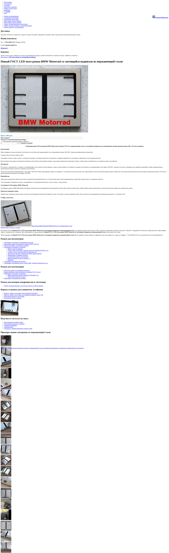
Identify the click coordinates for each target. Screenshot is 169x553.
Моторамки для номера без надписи (15, 278)
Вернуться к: (18, 57)
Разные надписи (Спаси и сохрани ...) (19, 258)
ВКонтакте (4, 48)
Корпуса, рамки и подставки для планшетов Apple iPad (20, 293)
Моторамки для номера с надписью (15, 273)
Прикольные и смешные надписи (18, 255)
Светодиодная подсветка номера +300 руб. (15, 141)
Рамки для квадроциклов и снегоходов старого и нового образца (23, 286)
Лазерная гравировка (10, 325)
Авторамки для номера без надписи (15, 261)
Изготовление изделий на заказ (13, 322)
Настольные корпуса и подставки (14, 296)
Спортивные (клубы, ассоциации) (18, 256)
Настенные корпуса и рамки (12, 298)
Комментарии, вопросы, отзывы (10, 227)
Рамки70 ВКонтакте (161, 17)
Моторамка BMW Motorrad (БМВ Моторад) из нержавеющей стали (52, 226)
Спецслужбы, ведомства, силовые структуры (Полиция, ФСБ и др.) (28, 250)
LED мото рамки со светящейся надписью (17, 270)
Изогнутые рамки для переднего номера (16, 245)
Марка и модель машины (15, 249)
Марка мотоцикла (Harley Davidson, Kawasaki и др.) (23, 275)
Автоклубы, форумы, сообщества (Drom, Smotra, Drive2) (25, 253)
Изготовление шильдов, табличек (14, 324)
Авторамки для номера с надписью (14, 247)
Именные (10, 260)
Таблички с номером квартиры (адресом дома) (18, 328)
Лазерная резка (8, 327)
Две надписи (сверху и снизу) (17, 277)
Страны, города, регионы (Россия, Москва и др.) (22, 252)
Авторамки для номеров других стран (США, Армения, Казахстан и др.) (26, 263)
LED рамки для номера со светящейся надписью (18, 242)
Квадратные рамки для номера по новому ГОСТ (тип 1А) (21, 244)
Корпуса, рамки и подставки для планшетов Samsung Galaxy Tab (23, 295)
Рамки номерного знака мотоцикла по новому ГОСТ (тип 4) (22, 272)
